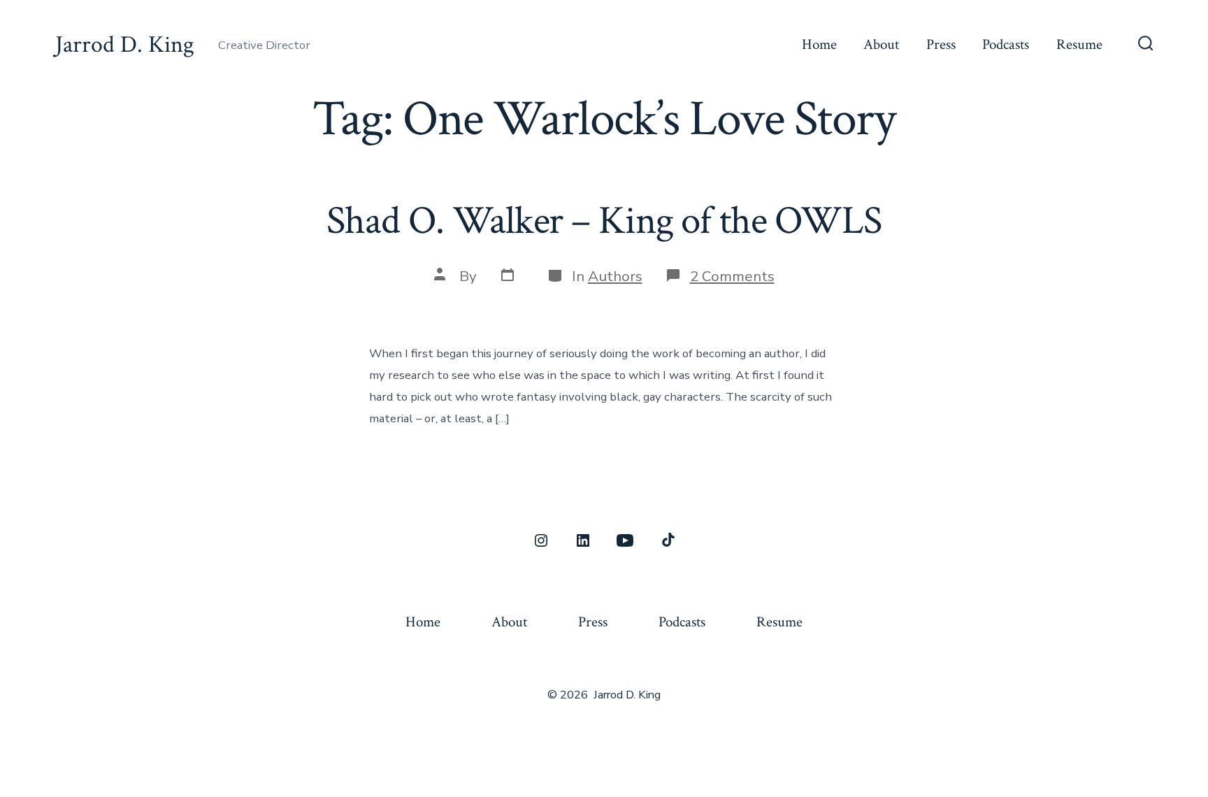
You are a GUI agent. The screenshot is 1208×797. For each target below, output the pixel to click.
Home (819, 44)
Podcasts (1005, 44)
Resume (1079, 44)
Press (941, 44)
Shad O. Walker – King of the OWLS (604, 221)
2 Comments (732, 276)
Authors (615, 276)
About (881, 44)
